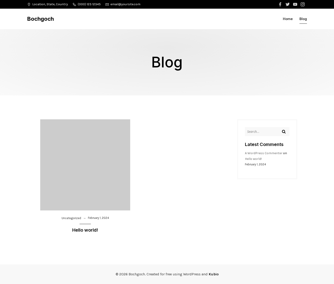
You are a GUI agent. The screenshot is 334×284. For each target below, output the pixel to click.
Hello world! (253, 159)
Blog (303, 19)
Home (288, 19)
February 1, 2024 (98, 218)
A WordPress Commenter (263, 153)
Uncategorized (71, 218)
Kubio (214, 274)
